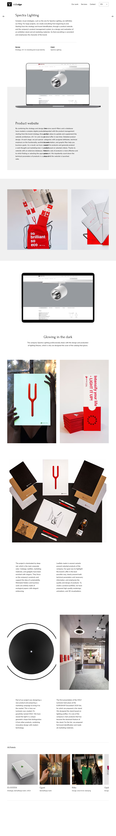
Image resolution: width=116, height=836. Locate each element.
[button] (100, 329)
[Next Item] (106, 219)
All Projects (11, 747)
